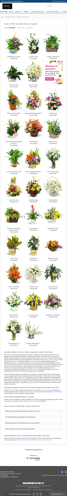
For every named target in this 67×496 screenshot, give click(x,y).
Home (2, 17)
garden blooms (14, 361)
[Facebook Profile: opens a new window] (62, 472)
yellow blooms (22, 377)
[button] (63, 489)
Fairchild (34, 440)
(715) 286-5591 (4, 475)
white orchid (53, 359)
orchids (53, 376)
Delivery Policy (48, 489)
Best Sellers (12, 28)
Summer (11, 11)
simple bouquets (33, 369)
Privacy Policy (28, 489)
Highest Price (20, 28)
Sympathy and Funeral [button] (37, 11)
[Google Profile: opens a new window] (66, 472)
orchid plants (11, 390)
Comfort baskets (57, 391)
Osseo (29, 440)
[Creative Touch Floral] (11, 6)
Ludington (39, 440)
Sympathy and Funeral (10, 17)
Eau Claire (45, 440)
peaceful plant (37, 361)
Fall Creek (24, 440)
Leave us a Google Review (59, 475)
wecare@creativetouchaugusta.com (9, 477)
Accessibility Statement (38, 489)
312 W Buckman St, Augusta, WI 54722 (10, 473)
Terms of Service (19, 489)
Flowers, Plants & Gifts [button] (52, 11)
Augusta (18, 440)
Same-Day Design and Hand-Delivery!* (12, 1)
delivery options (30, 401)
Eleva (50, 440)
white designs (29, 391)
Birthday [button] (26, 11)
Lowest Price (29, 28)
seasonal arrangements (47, 390)
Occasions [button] (18, 11)
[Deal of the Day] (53, 72)
